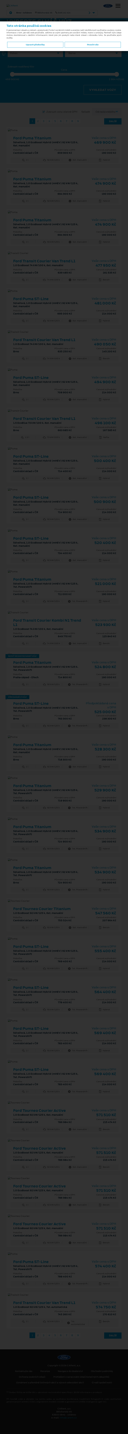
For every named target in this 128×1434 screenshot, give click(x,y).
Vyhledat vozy (102, 90)
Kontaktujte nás (23, 1371)
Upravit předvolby (35, 44)
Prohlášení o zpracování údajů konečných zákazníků (81, 1376)
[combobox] (34, 53)
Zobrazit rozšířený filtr (21, 66)
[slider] (12, 74)
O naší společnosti (102, 1382)
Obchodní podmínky (102, 1371)
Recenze (45, 1371)
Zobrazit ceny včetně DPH (61, 111)
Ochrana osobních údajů (32, 1376)
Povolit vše (92, 44)
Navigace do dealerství (70, 1371)
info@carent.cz (68, 1417)
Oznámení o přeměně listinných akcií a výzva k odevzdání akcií (50, 1382)
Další (113, 121)
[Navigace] (118, 6)
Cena (64, 69)
